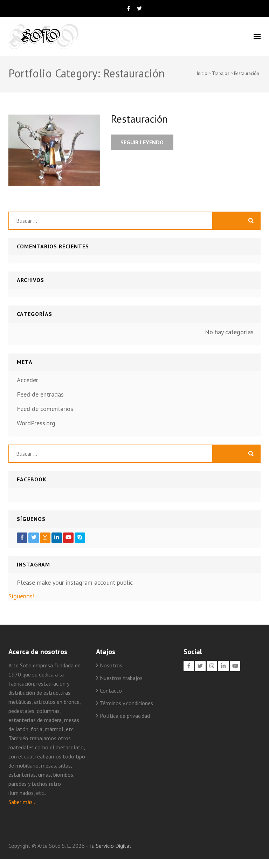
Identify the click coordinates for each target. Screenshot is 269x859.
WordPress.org (36, 423)
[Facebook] (22, 537)
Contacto (111, 690)
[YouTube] (68, 537)
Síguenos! (21, 596)
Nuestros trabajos (121, 677)
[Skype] (80, 537)
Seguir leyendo (142, 142)
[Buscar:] (110, 220)
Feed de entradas (40, 394)
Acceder (27, 380)
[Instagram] (45, 537)
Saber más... (22, 801)
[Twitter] (33, 537)
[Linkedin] (56, 537)
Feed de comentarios (45, 409)
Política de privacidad (125, 715)
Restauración (139, 118)
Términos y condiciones (126, 703)
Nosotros (111, 665)
